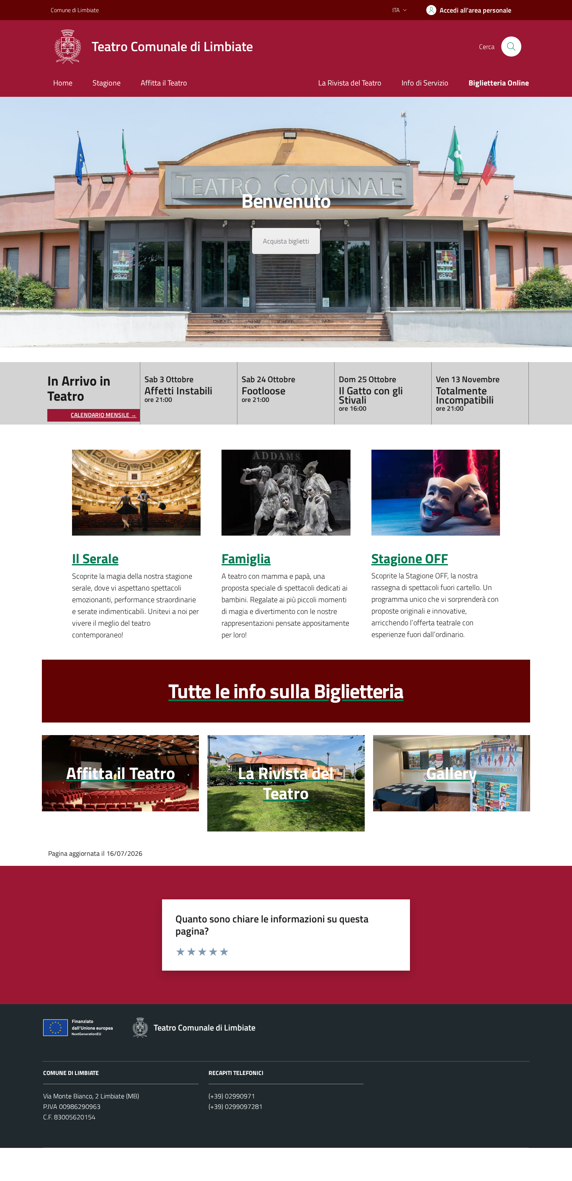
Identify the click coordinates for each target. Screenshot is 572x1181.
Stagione (107, 82)
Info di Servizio (425, 82)
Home (62, 82)
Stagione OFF (409, 558)
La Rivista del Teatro (349, 82)
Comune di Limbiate (75, 9)
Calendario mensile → (104, 415)
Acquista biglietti (286, 241)
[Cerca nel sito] (511, 46)
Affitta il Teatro (164, 82)
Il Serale (95, 558)
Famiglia (246, 558)
